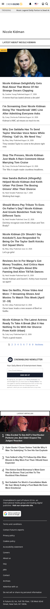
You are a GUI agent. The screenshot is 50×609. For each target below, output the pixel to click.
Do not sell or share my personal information (22, 592)
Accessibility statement (13, 547)
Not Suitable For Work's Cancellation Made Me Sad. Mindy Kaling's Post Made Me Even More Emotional (26, 485)
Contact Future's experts (13, 530)
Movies (3, 50)
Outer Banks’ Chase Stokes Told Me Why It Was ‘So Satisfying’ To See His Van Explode (26, 448)
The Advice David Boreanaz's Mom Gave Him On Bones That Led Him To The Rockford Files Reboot (25, 473)
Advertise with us (10, 586)
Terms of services (31, 379)
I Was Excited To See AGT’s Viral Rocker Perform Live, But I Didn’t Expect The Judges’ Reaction (24, 438)
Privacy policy (9, 535)
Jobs (5, 569)
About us (7, 558)
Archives (39, 345)
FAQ (5, 564)
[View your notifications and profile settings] (30, 3)
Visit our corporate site (22, 505)
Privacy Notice (34, 381)
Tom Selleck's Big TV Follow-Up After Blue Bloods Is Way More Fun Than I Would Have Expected (26, 460)
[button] (3, 4)
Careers (6, 552)
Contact (6, 575)
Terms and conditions (12, 524)
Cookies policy (9, 541)
